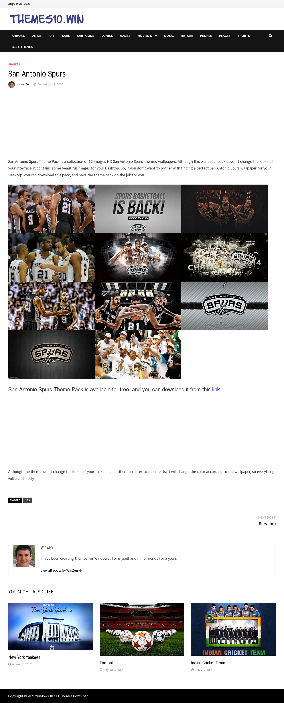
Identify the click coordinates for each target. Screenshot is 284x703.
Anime (36, 35)
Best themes (22, 46)
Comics (107, 35)
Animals (18, 35)
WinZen (25, 84)
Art (52, 35)
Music (169, 35)
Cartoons (85, 35)
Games (125, 35)
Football (107, 663)
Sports (244, 35)
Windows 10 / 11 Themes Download (61, 696)
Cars (66, 35)
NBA (27, 500)
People (206, 35)
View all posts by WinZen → (61, 570)
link (216, 389)
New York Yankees (24, 657)
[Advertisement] (141, 127)
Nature (187, 35)
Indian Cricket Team (208, 663)
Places (225, 35)
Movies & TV (147, 35)
